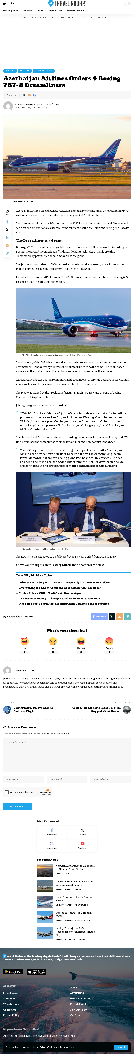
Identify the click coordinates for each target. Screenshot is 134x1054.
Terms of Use (67, 1047)
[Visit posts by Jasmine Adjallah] (8, 106)
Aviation (25, 71)
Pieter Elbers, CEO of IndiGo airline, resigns (50, 593)
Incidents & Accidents (75, 939)
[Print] (34, 95)
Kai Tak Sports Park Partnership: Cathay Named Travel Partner (64, 603)
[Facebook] (52, 832)
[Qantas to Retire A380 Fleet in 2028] (45, 917)
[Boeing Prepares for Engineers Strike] (45, 902)
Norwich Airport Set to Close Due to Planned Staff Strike (75, 867)
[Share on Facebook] (19, 95)
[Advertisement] (67, 43)
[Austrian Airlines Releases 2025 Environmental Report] (45, 886)
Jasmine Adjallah (26, 104)
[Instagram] (52, 845)
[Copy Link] (7, 253)
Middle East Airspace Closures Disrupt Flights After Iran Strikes (64, 582)
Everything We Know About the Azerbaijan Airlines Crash (60, 588)
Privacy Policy (47, 1047)
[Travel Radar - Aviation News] (67, 3)
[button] (121, 1047)
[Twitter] (82, 832)
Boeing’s (22, 247)
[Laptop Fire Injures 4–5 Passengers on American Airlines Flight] (45, 933)
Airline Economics (73, 920)
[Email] (29, 95)
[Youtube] (82, 845)
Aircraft (59, 889)
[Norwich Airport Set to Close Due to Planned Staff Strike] (45, 870)
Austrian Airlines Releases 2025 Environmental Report (74, 883)
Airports (59, 874)
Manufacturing (43, 71)
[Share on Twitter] (24, 95)
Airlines (10, 71)
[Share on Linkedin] (7, 238)
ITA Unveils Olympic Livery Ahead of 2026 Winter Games (59, 598)
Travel (68, 874)
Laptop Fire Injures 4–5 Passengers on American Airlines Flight (75, 932)
